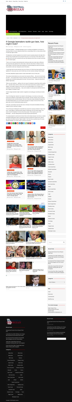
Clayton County (11, 362)
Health (39, 31)
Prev (9, 127)
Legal (43, 31)
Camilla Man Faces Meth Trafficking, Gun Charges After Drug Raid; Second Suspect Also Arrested (56, 50)
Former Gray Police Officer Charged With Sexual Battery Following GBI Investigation (56, 272)
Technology (51, 31)
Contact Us (26, 1)
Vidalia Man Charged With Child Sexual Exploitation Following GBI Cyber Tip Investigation (15, 173)
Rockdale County (51, 213)
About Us (10, 1)
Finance (49, 176)
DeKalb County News (52, 169)
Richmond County (51, 211)
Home (7, 1)
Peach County (50, 208)
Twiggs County (51, 226)
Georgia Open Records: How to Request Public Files (55, 252)
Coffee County (10, 365)
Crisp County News (51, 166)
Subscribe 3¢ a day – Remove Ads (12, 34)
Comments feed (51, 296)
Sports (46, 31)
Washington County (15, 396)
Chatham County (30, 144)
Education (35, 31)
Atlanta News (30, 192)
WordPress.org (51, 299)
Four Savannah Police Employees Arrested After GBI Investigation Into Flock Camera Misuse (35, 148)
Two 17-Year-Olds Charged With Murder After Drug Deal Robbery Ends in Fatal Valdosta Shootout (35, 172)
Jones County (50, 191)
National (21, 379)
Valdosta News (30, 168)
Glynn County (50, 179)
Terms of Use (20, 1)
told (7, 59)
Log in (49, 291)
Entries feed (50, 294)
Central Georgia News (13, 31)
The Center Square (10, 46)
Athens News (50, 139)
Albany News (50, 137)
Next (42, 127)
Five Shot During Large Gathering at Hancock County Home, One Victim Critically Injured (15, 194)
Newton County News (52, 201)
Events (49, 174)
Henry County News (52, 189)
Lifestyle (49, 196)
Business (30, 31)
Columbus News (51, 164)
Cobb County (50, 159)
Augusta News (51, 144)
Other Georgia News (22, 31)
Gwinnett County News (52, 181)
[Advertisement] (36, 22)
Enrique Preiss (10, 149)
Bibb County (50, 147)
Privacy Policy (15, 1)
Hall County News (51, 184)
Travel (49, 223)
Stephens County (51, 218)
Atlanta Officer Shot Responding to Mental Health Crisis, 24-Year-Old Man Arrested (36, 195)
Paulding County (51, 206)
